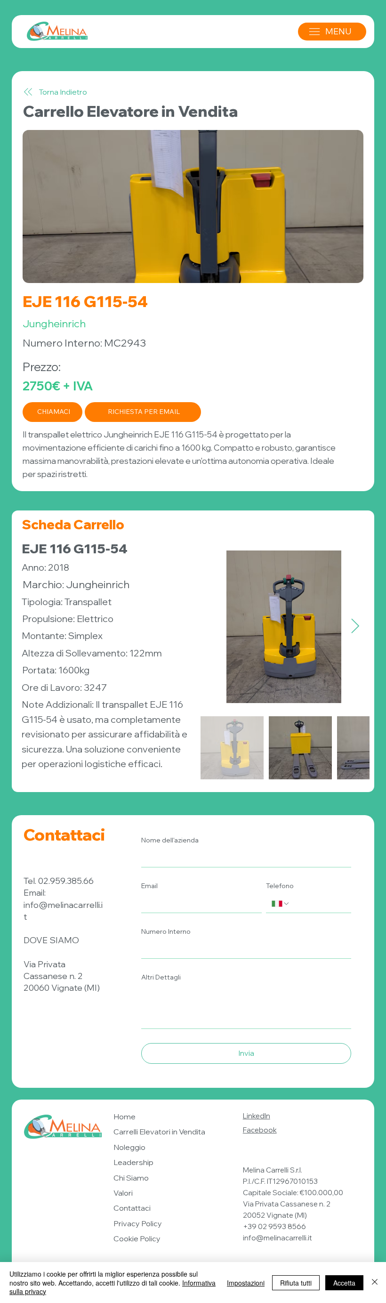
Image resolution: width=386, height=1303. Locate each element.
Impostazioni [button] (246, 1282)
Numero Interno (166, 931)
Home (124, 1116)
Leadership (133, 1162)
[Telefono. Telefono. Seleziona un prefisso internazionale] (281, 903)
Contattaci (132, 1208)
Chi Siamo (131, 1177)
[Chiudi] (374, 1282)
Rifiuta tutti (296, 1282)
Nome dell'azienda (170, 840)
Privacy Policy (137, 1223)
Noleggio (129, 1147)
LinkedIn (256, 1115)
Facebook (260, 1129)
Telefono (280, 886)
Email (149, 886)
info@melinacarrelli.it (277, 1237)
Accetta (344, 1282)
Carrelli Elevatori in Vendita (159, 1131)
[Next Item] (355, 626)
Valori (123, 1193)
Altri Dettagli (161, 977)
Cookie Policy (137, 1238)
